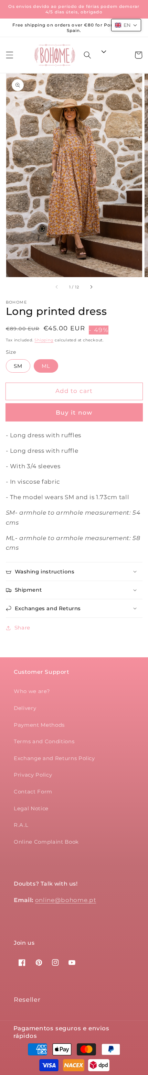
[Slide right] (91, 287)
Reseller (27, 999)
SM (18, 366)
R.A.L (21, 825)
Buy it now (74, 412)
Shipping (43, 340)
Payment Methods (39, 725)
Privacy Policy (33, 774)
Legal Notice (31, 808)
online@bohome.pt (65, 900)
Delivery (25, 708)
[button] (9, 55)
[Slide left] (56, 287)
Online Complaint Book (46, 841)
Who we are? (32, 691)
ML (46, 366)
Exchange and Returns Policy (54, 758)
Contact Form (33, 791)
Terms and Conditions (44, 741)
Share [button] (22, 627)
